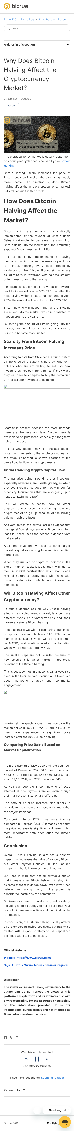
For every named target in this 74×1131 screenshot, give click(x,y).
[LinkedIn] (16, 1037)
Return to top (13, 1090)
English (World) (57, 1123)
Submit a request (52, 1077)
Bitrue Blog (27, 19)
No (46, 1059)
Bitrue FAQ (10, 19)
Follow (11, 105)
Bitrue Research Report (52, 19)
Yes (27, 1059)
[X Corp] (11, 1037)
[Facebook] (5, 1037)
